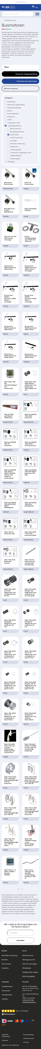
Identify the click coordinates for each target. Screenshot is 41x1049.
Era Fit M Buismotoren (29, 183)
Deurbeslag (11, 102)
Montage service (28, 960)
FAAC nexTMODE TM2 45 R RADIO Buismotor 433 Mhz (31, 472)
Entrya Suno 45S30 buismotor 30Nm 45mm (31, 327)
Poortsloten (6, 991)
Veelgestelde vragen (30, 972)
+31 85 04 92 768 (28, 1000)
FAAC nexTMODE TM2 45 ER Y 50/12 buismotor (31, 443)
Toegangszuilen (15, 150)
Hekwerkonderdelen (14, 108)
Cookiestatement (28, 1038)
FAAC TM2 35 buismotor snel (9, 533)
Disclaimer (5, 1040)
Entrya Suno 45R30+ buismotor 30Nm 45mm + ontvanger (10, 298)
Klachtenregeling (28, 976)
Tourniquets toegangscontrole (20, 152)
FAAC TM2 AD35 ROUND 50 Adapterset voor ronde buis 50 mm (30, 623)
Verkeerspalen (15, 159)
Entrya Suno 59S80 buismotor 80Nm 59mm (31, 355)
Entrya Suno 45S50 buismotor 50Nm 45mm (10, 355)
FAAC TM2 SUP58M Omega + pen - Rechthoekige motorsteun (30, 842)
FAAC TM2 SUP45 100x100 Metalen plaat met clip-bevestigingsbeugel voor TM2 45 (32, 780)
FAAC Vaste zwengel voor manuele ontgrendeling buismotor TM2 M (30, 874)
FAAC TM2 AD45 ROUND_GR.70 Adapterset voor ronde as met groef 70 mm (10, 685)
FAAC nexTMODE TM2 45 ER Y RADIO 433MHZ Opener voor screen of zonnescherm (10, 474)
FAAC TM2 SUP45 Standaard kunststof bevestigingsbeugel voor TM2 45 (11, 811)
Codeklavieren (7, 986)
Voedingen (11, 161)
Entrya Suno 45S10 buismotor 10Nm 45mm (10, 327)
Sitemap (26, 1042)
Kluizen (9, 111)
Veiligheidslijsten (15, 155)
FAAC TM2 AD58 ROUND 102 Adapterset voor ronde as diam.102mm (30, 716)
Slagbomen (14, 146)
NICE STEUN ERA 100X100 (31, 209)
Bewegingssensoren (17, 132)
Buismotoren (14, 135)
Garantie (5, 968)
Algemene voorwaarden (6, 1035)
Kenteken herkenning (17, 144)
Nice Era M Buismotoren (8, 183)
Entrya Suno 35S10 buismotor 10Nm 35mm (10, 267)
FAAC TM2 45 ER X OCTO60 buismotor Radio (30, 533)
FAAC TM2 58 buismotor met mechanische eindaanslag (30, 562)
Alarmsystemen (15, 129)
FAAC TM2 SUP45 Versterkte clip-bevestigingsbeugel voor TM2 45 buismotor (32, 811)
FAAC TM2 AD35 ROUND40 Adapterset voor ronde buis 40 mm (10, 623)
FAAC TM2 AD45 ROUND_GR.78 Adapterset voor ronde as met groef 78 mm (30, 685)
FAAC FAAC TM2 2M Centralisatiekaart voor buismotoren (10, 385)
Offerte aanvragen (29, 964)
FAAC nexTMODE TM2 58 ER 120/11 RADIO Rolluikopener (10, 505)
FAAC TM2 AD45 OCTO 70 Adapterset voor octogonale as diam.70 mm (30, 654)
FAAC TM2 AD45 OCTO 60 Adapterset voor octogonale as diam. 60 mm (10, 654)
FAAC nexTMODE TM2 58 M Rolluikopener (31, 504)
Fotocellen (13, 141)
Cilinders (5, 999)
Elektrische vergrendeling (16, 105)
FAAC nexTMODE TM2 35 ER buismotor (31, 416)
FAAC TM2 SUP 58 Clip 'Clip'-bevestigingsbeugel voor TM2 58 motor (11, 842)
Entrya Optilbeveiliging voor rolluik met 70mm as (30, 239)
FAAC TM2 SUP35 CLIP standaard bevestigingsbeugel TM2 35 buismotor (11, 780)
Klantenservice (27, 955)
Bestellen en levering (9, 955)
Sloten (9, 120)
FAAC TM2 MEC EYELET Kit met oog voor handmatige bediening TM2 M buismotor (9, 748)
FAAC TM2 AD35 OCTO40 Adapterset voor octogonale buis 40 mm (10, 592)
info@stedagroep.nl (29, 1002)
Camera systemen (16, 138)
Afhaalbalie (26, 968)
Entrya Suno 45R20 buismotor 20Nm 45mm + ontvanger (31, 268)
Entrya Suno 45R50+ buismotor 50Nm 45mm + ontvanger (31, 298)
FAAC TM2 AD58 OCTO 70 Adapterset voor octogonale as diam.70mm (10, 716)
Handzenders (7, 995)
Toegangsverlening (10, 20)
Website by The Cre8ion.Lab (10, 1045)
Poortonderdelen (13, 114)
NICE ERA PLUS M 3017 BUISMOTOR (9, 210)
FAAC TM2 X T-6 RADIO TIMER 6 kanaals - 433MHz (10, 872)
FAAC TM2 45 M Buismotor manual (9, 561)
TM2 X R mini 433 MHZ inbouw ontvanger (10, 238)
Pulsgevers (11, 117)
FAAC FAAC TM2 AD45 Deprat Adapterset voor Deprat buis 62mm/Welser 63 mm (30, 386)
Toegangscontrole (13, 123)
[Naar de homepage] (8, 7)
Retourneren (6, 964)
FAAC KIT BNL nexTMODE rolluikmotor (9, 416)
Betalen (5, 960)
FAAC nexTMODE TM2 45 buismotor (10, 443)
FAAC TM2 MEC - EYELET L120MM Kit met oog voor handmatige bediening (31, 747)
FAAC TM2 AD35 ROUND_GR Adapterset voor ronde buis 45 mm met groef (30, 592)
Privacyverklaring (28, 1035)
